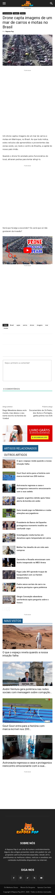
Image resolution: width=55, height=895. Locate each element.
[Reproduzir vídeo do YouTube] (27, 250)
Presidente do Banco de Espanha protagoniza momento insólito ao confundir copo (32, 525)
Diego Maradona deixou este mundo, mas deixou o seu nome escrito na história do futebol (15, 414)
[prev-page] (4, 609)
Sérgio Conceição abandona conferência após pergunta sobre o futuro (33, 599)
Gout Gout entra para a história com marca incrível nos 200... (24, 727)
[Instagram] (20, 877)
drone (32, 325)
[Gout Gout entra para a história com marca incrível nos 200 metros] (9, 476)
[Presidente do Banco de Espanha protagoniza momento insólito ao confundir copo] (9, 525)
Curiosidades (7, 13)
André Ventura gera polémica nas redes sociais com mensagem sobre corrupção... (27, 691)
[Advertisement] (27, 102)
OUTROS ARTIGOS (15, 454)
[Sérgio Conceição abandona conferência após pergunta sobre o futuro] (9, 599)
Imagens (16, 13)
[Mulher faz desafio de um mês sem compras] (9, 550)
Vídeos (23, 13)
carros (25, 325)
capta (18, 325)
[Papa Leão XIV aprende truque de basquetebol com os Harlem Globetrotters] (9, 574)
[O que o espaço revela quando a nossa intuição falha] (9, 463)
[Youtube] (41, 878)
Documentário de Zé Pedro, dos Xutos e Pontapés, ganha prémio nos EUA (40, 413)
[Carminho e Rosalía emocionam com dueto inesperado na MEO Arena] (9, 562)
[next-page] (8, 609)
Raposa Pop (10, 31)
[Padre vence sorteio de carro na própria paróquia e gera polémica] (9, 587)
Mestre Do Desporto (27, 887)
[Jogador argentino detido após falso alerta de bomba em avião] (9, 500)
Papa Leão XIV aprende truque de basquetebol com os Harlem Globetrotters (32, 575)
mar (46, 325)
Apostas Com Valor (44, 887)
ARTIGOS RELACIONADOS (20, 448)
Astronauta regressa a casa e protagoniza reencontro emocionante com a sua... (27, 764)
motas (6, 328)
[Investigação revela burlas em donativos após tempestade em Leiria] (9, 537)
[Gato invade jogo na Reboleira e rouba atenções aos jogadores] (9, 513)
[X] (34, 878)
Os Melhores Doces (11, 887)
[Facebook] (13, 878)
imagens (39, 325)
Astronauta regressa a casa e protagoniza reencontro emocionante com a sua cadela (34, 488)
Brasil (12, 325)
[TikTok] (27, 878)
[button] (4, 3)
